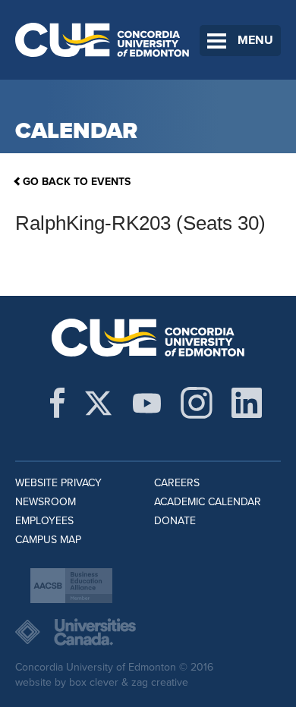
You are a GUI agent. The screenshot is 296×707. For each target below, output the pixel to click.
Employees (44, 520)
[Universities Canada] (148, 632)
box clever (93, 682)
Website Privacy (58, 482)
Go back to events (77, 181)
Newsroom (45, 501)
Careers (177, 482)
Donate (175, 520)
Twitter (98, 403)
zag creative (159, 682)
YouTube (147, 403)
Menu (255, 40)
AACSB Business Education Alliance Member (71, 585)
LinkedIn (246, 403)
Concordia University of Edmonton (102, 40)
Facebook (57, 403)
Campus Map (48, 539)
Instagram (197, 403)
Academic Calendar (207, 501)
